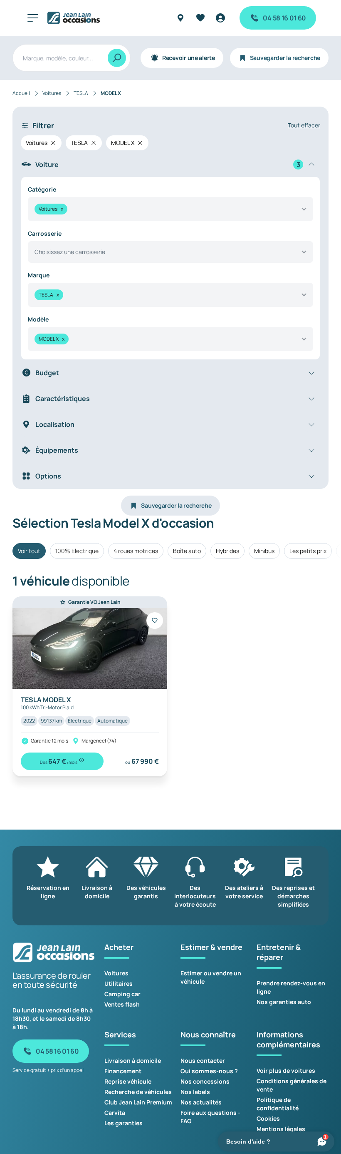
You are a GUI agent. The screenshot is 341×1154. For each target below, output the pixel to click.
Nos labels (195, 1092)
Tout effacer (304, 125)
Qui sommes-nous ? (209, 1071)
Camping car (122, 994)
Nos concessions (205, 1081)
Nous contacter (202, 1060)
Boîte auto (187, 551)
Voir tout (29, 551)
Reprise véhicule (127, 1081)
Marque (38, 275)
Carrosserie (45, 233)
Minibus (264, 551)
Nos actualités (201, 1102)
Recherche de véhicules (138, 1092)
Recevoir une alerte (188, 58)
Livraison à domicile (132, 1060)
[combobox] (170, 209)
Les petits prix (307, 551)
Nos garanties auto (284, 1002)
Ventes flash (122, 1004)
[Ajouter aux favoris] (154, 620)
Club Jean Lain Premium (138, 1102)
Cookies (268, 1118)
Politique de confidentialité (278, 1104)
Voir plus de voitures (286, 1070)
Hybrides (227, 551)
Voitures (116, 973)
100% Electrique (77, 551)
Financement (122, 1071)
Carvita (114, 1113)
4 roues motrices (136, 551)
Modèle (38, 319)
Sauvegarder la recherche (285, 58)
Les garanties (123, 1123)
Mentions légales (281, 1129)
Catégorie (42, 189)
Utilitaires (118, 983)
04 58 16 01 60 (284, 17)
